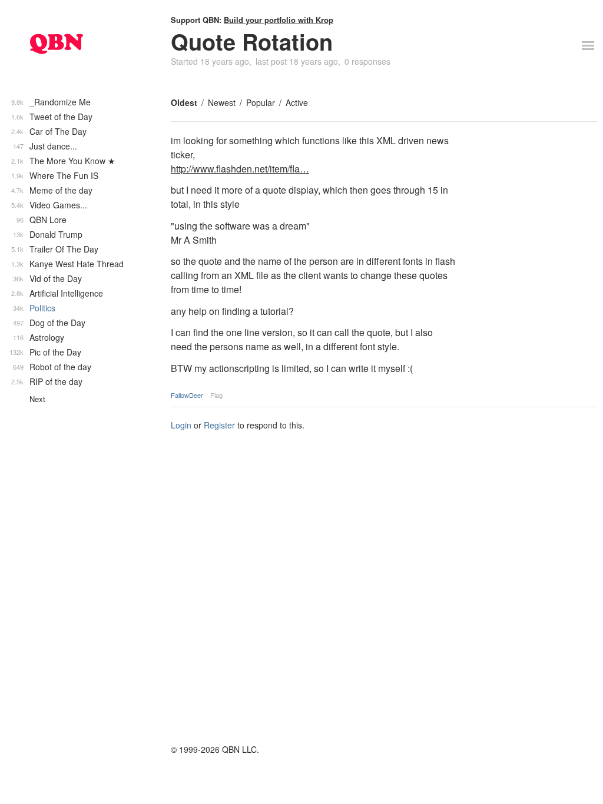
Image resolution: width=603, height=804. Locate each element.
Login (181, 425)
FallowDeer (187, 395)
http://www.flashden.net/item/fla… (240, 168)
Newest (222, 102)
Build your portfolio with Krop (278, 19)
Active (297, 102)
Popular (260, 102)
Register (219, 425)
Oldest (184, 102)
